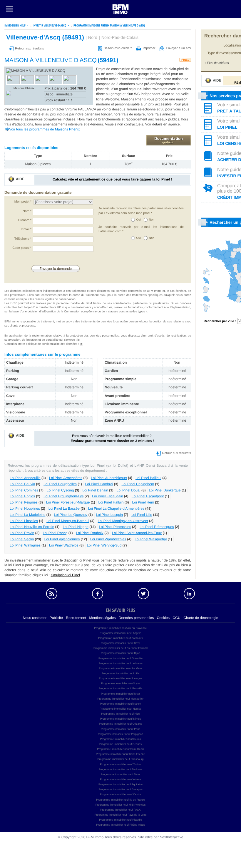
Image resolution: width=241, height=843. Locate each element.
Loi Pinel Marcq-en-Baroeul (67, 521)
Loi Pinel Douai (128, 490)
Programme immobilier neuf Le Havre (120, 663)
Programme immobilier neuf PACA (121, 809)
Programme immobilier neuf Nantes (120, 708)
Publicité (56, 618)
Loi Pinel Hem (143, 502)
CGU (176, 618)
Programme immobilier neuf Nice (120, 713)
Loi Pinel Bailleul (148, 478)
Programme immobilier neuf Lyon (120, 683)
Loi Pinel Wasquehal (151, 539)
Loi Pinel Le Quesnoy (70, 515)
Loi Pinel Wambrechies (108, 539)
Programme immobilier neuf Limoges (120, 678)
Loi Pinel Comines (24, 490)
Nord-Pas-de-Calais (119, 37)
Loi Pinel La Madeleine (27, 515)
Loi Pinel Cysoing (60, 490)
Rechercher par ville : (220, 321)
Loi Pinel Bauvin (22, 484)
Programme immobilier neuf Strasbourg (120, 759)
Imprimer (149, 48)
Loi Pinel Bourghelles (60, 484)
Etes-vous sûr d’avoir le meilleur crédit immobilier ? (112, 438)
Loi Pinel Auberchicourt (109, 478)
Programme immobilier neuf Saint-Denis (120, 749)
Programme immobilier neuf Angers (120, 633)
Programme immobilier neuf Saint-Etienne (120, 754)
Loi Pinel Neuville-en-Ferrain (32, 527)
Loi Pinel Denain (95, 490)
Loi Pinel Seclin (22, 539)
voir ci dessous (114, 109)
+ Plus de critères (216, 63)
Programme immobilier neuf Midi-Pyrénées (121, 804)
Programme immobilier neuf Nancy (120, 703)
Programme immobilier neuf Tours (120, 774)
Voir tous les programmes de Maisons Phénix (44, 129)
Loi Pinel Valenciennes (62, 539)
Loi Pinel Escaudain (107, 496)
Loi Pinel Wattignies (25, 545)
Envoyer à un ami (178, 48)
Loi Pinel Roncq (55, 533)
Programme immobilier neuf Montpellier (120, 698)
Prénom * (24, 220)
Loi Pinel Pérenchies (115, 527)
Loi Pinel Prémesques (157, 527)
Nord (92, 37)
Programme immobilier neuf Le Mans (120, 668)
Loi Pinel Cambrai (99, 484)
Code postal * (21, 248)
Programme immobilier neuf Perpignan (120, 734)
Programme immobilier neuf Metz (120, 693)
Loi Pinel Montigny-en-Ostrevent (123, 521)
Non (151, 219)
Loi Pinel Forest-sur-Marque (68, 502)
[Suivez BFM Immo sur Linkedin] (189, 593)
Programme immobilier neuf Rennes (120, 744)
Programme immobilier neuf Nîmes (120, 718)
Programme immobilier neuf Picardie (120, 819)
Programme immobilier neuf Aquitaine (120, 784)
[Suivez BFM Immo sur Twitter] (143, 593)
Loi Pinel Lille (141, 515)
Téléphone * (22, 239)
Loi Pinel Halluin (110, 502)
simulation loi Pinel (65, 575)
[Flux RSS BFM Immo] (52, 593)
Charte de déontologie (200, 618)
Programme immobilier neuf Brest (120, 643)
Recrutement (76, 618)
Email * (26, 229)
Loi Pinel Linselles (24, 521)
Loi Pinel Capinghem (138, 484)
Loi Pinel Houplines (25, 508)
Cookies (163, 618)
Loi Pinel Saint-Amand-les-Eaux (137, 533)
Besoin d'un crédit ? (118, 48)
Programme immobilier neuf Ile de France (120, 799)
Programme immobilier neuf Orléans (120, 723)
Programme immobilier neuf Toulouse (121, 769)
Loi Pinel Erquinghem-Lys (63, 496)
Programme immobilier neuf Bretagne (120, 789)
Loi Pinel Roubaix (89, 533)
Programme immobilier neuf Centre (120, 794)
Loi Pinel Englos (22, 496)
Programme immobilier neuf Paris (120, 729)
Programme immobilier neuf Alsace (120, 779)
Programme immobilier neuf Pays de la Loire (120, 814)
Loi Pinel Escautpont (148, 496)
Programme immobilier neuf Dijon (120, 653)
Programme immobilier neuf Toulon (120, 764)
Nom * (27, 211)
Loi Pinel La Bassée (64, 508)
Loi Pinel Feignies (24, 502)
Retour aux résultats (29, 48)
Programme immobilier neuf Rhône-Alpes (120, 824)
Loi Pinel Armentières (65, 478)
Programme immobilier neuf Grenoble (120, 658)
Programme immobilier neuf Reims (120, 739)
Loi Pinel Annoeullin (25, 478)
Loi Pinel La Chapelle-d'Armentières (116, 508)
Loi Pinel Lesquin (109, 515)
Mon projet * (22, 201)
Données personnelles (136, 618)
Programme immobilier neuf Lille (120, 673)
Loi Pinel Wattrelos (63, 545)
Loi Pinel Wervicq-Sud (104, 545)
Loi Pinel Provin (22, 533)
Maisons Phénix (24, 88)
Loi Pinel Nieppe (75, 527)
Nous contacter (35, 618)
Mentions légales (102, 618)
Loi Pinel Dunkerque (165, 490)
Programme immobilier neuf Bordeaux (120, 638)
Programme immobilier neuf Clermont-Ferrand (120, 648)
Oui (138, 219)
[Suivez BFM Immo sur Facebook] (97, 593)
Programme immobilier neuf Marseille (120, 688)
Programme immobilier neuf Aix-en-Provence (120, 628)
